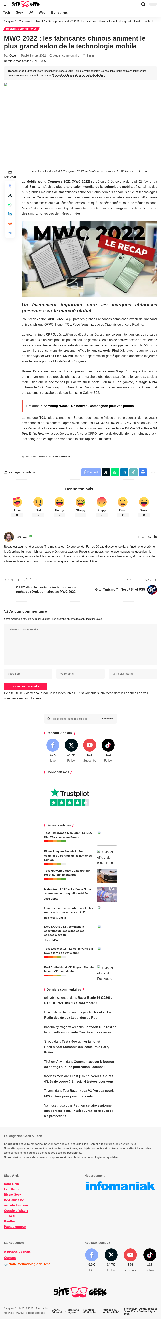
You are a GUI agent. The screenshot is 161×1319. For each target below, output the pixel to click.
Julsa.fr (9, 1216)
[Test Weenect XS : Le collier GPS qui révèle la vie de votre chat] (107, 954)
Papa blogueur (15, 1226)
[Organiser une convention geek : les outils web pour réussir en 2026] (107, 913)
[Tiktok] (108, 751)
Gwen (13, 55)
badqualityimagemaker (60, 1027)
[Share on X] (10, 195)
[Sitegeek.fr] (26, 4)
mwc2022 (45, 456)
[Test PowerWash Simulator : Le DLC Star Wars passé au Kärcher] (107, 838)
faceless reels (53, 1076)
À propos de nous (17, 1251)
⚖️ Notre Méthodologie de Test (27, 1264)
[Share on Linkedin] (10, 214)
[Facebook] (53, 751)
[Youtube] (90, 751)
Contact (10, 1257)
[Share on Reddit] (10, 223)
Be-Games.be (14, 1200)
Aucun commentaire (66, 55)
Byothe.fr (11, 1221)
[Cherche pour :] (73, 719)
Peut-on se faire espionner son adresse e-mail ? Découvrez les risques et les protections (78, 1111)
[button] (7, 4)
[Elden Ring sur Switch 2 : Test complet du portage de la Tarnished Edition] (107, 857)
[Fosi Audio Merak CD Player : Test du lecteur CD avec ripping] (107, 972)
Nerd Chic (11, 1184)
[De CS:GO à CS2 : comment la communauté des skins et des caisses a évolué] (107, 932)
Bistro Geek (12, 1194)
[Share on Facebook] (10, 185)
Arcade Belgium (16, 1205)
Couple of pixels (16, 1210)
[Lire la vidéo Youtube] (89, 259)
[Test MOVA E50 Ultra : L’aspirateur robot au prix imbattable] (107, 876)
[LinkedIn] (155, 537)
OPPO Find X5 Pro (59, 356)
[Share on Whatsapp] (10, 204)
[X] (71, 751)
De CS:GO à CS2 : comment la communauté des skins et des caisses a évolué (64, 930)
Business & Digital (55, 917)
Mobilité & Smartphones (21, 29)
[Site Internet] (150, 537)
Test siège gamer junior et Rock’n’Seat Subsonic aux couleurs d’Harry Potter (76, 1047)
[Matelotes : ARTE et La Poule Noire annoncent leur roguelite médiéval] (107, 894)
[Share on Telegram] (10, 233)
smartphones (62, 456)
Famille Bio (12, 1189)
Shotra (48, 1041)
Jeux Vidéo (51, 898)
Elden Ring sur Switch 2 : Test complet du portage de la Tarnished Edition (68, 855)
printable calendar (56, 997)
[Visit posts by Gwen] (9, 537)
